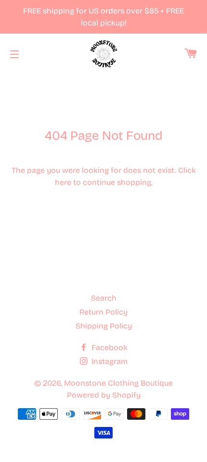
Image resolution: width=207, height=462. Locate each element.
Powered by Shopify (104, 395)
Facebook (109, 347)
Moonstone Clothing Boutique (118, 383)
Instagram (109, 361)
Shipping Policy (104, 325)
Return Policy (103, 311)
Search (103, 298)
